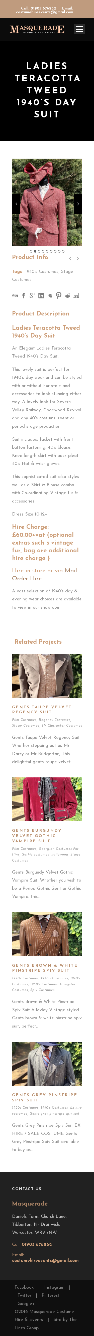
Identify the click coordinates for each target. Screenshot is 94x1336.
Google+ (26, 1304)
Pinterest (51, 1295)
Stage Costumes (25, 725)
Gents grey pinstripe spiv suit (54, 1113)
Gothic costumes (35, 854)
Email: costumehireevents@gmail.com (44, 10)
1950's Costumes (44, 984)
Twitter (24, 1295)
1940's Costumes (41, 272)
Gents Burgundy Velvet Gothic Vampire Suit (37, 836)
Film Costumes (24, 720)
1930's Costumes (54, 978)
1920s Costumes (25, 978)
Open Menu (79, 29)
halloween (59, 854)
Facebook (24, 1287)
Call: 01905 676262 (39, 9)
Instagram (54, 1287)
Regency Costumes (54, 720)
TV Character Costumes (62, 725)
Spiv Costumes (42, 990)
